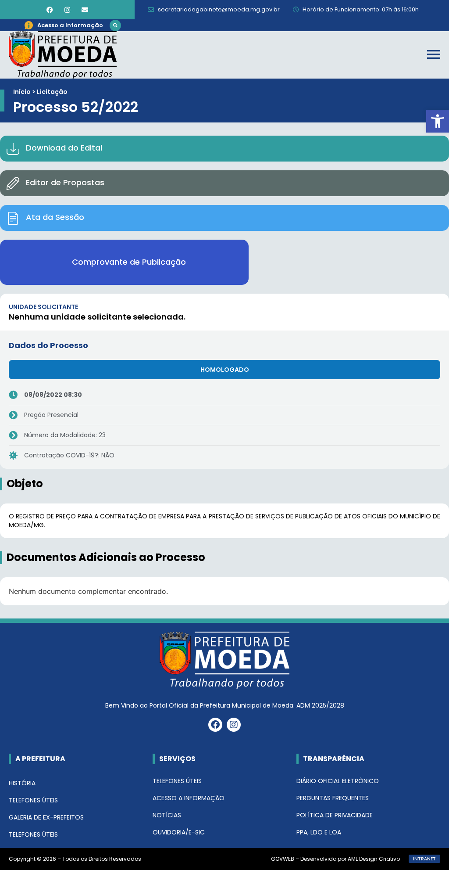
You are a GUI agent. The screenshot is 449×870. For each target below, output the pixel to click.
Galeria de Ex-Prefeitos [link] (46, 817)
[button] (115, 25)
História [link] (22, 783)
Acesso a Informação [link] (188, 798)
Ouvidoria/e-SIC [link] (179, 832)
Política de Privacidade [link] (334, 815)
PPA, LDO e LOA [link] (318, 832)
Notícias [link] (167, 815)
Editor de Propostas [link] (65, 182)
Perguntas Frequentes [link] (332, 798)
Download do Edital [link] (64, 147)
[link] (437, 121)
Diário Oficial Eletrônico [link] (337, 781)
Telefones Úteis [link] (33, 800)
